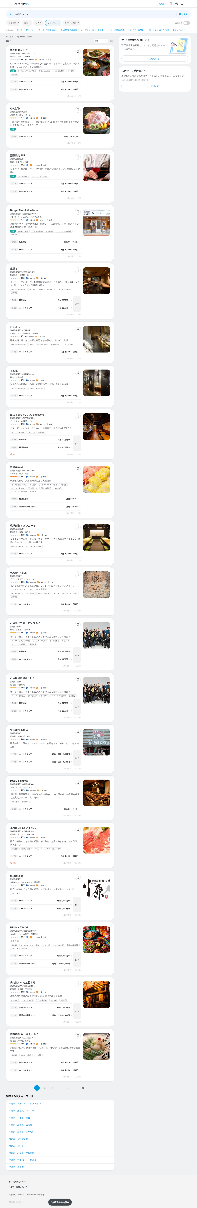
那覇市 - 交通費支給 (18, 1138)
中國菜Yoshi (17, 467)
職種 (26, 22)
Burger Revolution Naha (24, 210)
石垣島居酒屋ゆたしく (22, 678)
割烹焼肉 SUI (17, 155)
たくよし (15, 327)
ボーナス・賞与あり (137, 30)
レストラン (52, 23)
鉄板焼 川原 (16, 875)
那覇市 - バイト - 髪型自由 (21, 1152)
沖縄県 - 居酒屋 (16, 1166)
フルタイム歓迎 (179, 30)
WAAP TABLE (18, 572)
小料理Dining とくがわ (23, 828)
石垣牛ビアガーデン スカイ (25, 623)
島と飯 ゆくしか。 (20, 50)
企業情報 (40, 1194)
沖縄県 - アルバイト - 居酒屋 (22, 1159)
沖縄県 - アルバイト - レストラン (25, 1103)
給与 (37, 22)
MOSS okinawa (19, 780)
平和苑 (14, 370)
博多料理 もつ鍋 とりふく (24, 1034)
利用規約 (12, 1194)
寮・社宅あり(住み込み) (159, 30)
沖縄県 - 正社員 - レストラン (22, 1110)
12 (83, 1088)
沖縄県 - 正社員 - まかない (21, 1131)
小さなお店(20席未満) (116, 30)
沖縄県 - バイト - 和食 (19, 1117)
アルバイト (30, 30)
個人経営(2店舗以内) (68, 30)
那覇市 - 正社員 (16, 1145)
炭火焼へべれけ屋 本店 (22, 982)
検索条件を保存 (61, 1202)
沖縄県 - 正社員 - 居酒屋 (20, 1124)
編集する (155, 58)
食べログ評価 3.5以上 (48, 30)
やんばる (15, 108)
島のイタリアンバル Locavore (27, 414)
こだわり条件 (70, 22)
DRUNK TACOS (19, 927)
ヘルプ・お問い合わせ (18, 1186)
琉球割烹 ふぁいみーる (22, 525)
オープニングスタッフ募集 (92, 30)
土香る (14, 268)
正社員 (19, 30)
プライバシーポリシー (26, 1194)
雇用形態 (12, 22)
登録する (155, 86)
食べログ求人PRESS (17, 1181)
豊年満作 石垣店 (19, 730)
